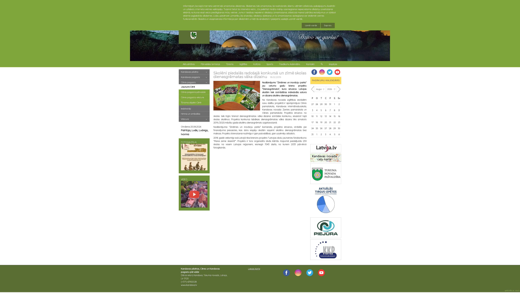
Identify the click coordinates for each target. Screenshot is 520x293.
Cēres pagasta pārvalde (193, 92)
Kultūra (256, 64)
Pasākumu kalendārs (289, 64)
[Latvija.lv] (325, 148)
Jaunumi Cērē (188, 86)
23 (339, 122)
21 (330, 122)
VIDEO (184, 179)
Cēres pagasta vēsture (192, 97)
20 (326, 122)
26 (321, 128)
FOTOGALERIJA (188, 142)
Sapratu (328, 25)
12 (321, 116)
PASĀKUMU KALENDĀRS (326, 80)
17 (312, 122)
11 (317, 116)
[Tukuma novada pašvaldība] (325, 173)
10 (312, 116)
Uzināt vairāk (311, 25)
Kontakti (310, 64)
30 (326, 104)
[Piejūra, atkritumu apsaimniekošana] (325, 227)
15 (335, 116)
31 (330, 104)
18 (317, 122)
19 (321, 122)
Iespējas (333, 64)
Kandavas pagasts (190, 77)
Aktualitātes (189, 64)
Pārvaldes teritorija (210, 64)
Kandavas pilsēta (189, 72)
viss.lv (517, 290)
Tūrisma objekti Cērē (191, 102)
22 (335, 122)
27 (312, 104)
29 (321, 104)
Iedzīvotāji (186, 108)
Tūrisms (229, 64)
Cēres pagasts (188, 82)
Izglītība (243, 64)
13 (326, 116)
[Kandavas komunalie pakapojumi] (325, 249)
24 (312, 128)
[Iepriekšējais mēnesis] (312, 89)
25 (317, 128)
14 (330, 116)
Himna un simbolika (190, 113)
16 (339, 116)
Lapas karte (254, 268)
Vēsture (185, 119)
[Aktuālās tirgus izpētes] (325, 200)
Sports (269, 64)
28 (317, 104)
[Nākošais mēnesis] (339, 89)
